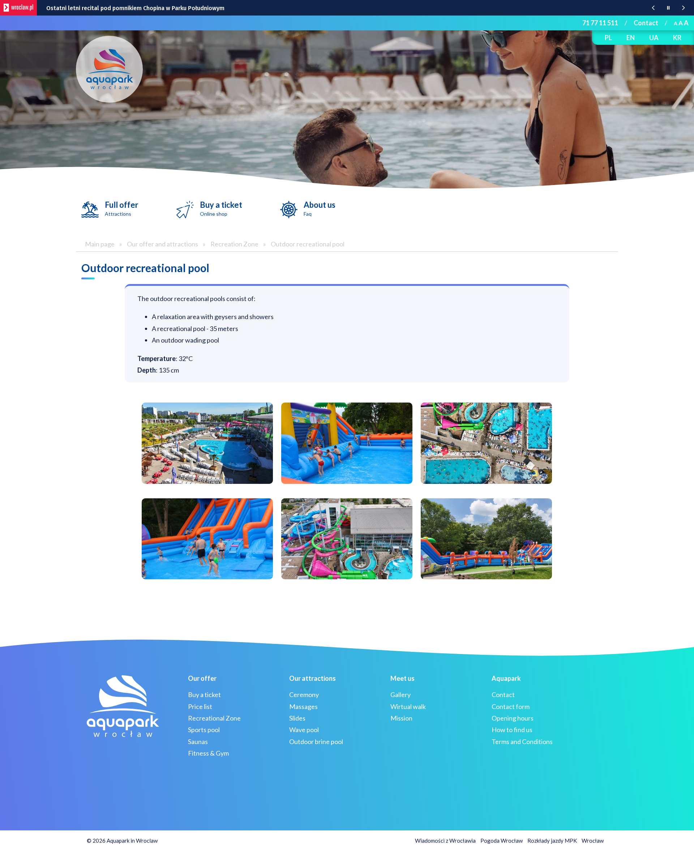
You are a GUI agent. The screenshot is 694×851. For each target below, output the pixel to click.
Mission (401, 718)
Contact (646, 23)
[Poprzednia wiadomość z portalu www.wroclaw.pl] (653, 8)
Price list (200, 706)
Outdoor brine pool (316, 741)
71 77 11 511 (600, 23)
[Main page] (109, 69)
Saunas (198, 741)
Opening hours (513, 718)
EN (630, 38)
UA (654, 38)
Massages (303, 706)
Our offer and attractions (162, 244)
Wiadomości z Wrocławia (445, 840)
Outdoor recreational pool (307, 244)
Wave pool (304, 730)
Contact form (511, 706)
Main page (100, 244)
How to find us (512, 730)
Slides (297, 718)
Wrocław (593, 840)
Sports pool (204, 730)
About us (319, 208)
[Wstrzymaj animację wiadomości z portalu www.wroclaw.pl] (668, 8)
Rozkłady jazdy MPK (552, 840)
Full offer (121, 208)
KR (677, 38)
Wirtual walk (408, 706)
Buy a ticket (221, 208)
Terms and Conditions (522, 741)
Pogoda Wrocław (501, 840)
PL (608, 38)
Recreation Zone (234, 244)
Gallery (400, 695)
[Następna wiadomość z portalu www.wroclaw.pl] (683, 8)
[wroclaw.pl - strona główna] (18, 8)
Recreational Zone (214, 718)
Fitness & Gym (208, 753)
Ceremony (304, 695)
